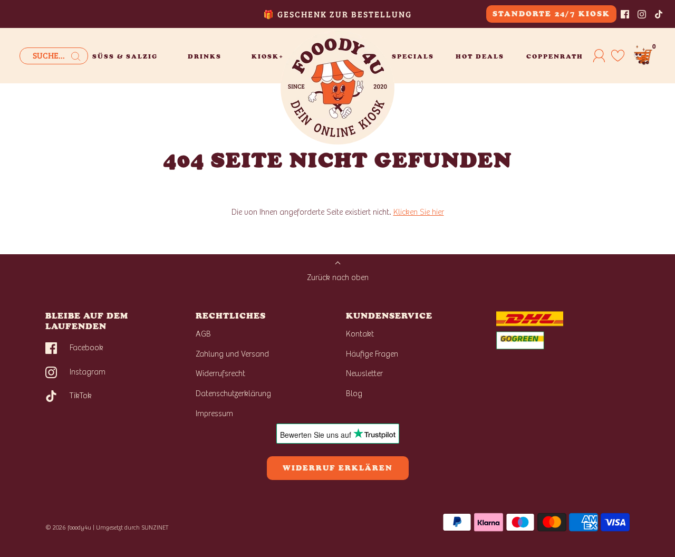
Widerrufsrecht (220, 373)
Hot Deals (480, 56)
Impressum (214, 413)
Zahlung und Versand (232, 354)
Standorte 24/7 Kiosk (551, 13)
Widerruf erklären (338, 468)
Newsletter (364, 373)
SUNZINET (155, 527)
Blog (354, 393)
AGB (203, 334)
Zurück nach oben (338, 277)
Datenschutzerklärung (233, 393)
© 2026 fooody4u (68, 527)
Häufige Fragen (372, 354)
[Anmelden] (599, 55)
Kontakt (360, 334)
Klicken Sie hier (418, 212)
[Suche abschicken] (76, 56)
